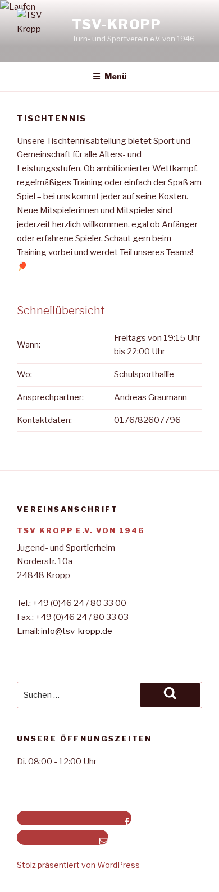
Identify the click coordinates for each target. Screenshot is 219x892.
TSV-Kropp (117, 24)
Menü (115, 76)
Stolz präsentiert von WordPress (78, 865)
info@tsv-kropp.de (76, 631)
